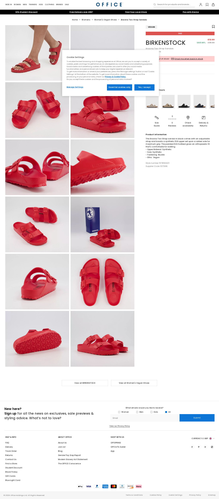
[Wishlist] (205, 4)
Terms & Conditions (134, 495)
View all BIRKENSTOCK (84, 383)
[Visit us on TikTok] (213, 447)
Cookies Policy (156, 495)
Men (25, 4)
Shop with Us (117, 437)
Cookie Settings (175, 495)
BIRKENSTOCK (166, 43)
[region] (110, 73)
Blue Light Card (12, 480)
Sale (67, 4)
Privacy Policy (195, 495)
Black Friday (11, 472)
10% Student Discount (26, 12)
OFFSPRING (116, 442)
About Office (65, 437)
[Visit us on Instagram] (206, 447)
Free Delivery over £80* (81, 12)
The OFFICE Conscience (69, 463)
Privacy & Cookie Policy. (115, 77)
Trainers (33, 4)
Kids (41, 4)
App (113, 451)
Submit (197, 417)
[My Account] (199, 4)
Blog (60, 451)
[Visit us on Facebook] (193, 447)
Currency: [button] (200, 438)
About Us (62, 442)
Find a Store (11, 463)
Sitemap (212, 495)
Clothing (49, 4)
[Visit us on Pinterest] (199, 447)
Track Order (11, 451)
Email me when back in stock (189, 59)
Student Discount (13, 467)
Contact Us (10, 459)
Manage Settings (75, 87)
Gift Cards (10, 476)
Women (17, 4)
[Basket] (211, 4)
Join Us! (62, 447)
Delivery (9, 447)
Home (75, 20)
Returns (9, 455)
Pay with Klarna (191, 12)
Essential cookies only (120, 87)
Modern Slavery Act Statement (73, 459)
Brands (59, 4)
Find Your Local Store (136, 12)
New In (9, 4)
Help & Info (10, 437)
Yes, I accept (144, 87)
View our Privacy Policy (120, 426)
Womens (86, 20)
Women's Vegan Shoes (105, 20)
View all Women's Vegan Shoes (134, 383)
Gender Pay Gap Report (69, 455)
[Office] (109, 4)
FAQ (7, 442)
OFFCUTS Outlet (118, 447)
